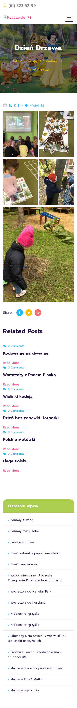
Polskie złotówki (19, 439)
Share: (8, 313)
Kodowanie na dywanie (25, 353)
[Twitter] (28, 312)
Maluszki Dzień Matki (26, 679)
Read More (11, 363)
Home (17, 61)
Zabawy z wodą (21, 520)
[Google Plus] (38, 312)
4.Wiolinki (50, 61)
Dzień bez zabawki (24, 564)
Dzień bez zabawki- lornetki (31, 418)
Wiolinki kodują (18, 396)
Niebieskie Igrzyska (25, 614)
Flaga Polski (14, 461)
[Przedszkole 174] (17, 17)
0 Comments (15, 346)
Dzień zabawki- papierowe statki (35, 553)
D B (17, 105)
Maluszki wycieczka (24, 690)
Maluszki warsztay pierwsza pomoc (36, 668)
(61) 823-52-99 (22, 6)
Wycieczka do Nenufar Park (31, 591)
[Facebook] (19, 312)
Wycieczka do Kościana (28, 602)
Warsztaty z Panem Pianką (29, 375)
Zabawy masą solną (24, 531)
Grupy (33, 61)
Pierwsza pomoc (23, 542)
